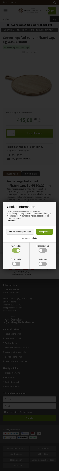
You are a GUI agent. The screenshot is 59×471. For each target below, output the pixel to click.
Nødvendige (16, 246)
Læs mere (11, 220)
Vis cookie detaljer (29, 238)
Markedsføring (43, 246)
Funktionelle (16, 259)
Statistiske (42, 259)
